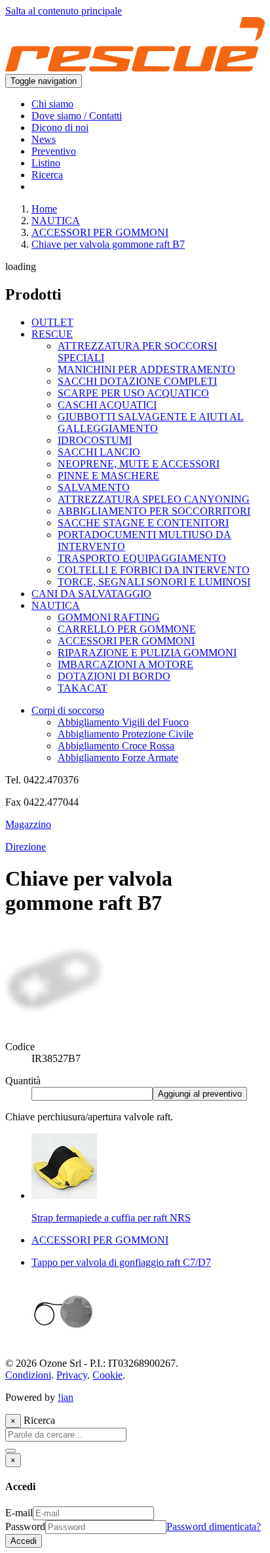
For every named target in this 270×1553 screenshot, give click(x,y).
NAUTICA (55, 220)
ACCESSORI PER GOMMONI (99, 232)
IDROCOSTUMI (95, 440)
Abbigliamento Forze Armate (118, 757)
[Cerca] (10, 1451)
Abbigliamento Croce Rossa (116, 745)
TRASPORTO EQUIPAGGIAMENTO (142, 558)
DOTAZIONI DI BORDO (114, 676)
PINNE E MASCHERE (108, 475)
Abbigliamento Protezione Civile (125, 733)
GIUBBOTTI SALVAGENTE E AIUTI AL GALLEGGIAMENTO (151, 422)
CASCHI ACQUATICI (107, 404)
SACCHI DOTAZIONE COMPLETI (137, 381)
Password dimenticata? (213, 1526)
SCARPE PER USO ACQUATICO (133, 393)
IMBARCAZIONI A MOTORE (125, 664)
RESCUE (52, 334)
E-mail (19, 1512)
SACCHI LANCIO (99, 452)
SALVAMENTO (94, 487)
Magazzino (28, 824)
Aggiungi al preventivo (200, 1094)
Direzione (25, 846)
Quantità (23, 1080)
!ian (65, 1397)
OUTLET (52, 322)
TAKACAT (82, 688)
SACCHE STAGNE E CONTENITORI (143, 522)
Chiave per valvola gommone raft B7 (108, 244)
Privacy (71, 1375)
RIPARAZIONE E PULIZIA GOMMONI (147, 652)
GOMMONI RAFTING (109, 617)
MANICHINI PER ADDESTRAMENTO (146, 369)
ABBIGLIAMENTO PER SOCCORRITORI (154, 511)
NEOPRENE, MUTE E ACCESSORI (139, 463)
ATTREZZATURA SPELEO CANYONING (154, 499)
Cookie (107, 1375)
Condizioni (28, 1375)
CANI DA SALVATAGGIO (91, 593)
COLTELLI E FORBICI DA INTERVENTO (154, 570)
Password (25, 1526)
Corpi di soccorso (67, 710)
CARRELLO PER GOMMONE (127, 629)
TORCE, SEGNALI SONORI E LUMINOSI (154, 581)
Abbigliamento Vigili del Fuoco (123, 722)
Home (44, 208)
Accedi (23, 1541)
